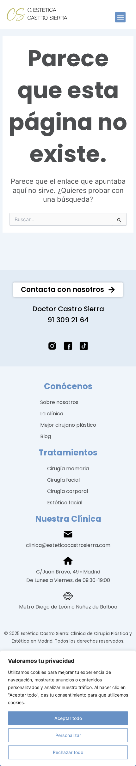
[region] (68, 708)
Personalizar (68, 735)
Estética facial (64, 502)
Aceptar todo (68, 718)
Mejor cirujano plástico (68, 425)
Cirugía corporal (67, 491)
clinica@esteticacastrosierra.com (68, 545)
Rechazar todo (68, 752)
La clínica (51, 413)
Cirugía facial (63, 480)
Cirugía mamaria (68, 468)
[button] (120, 17)
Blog (45, 436)
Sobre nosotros (59, 402)
